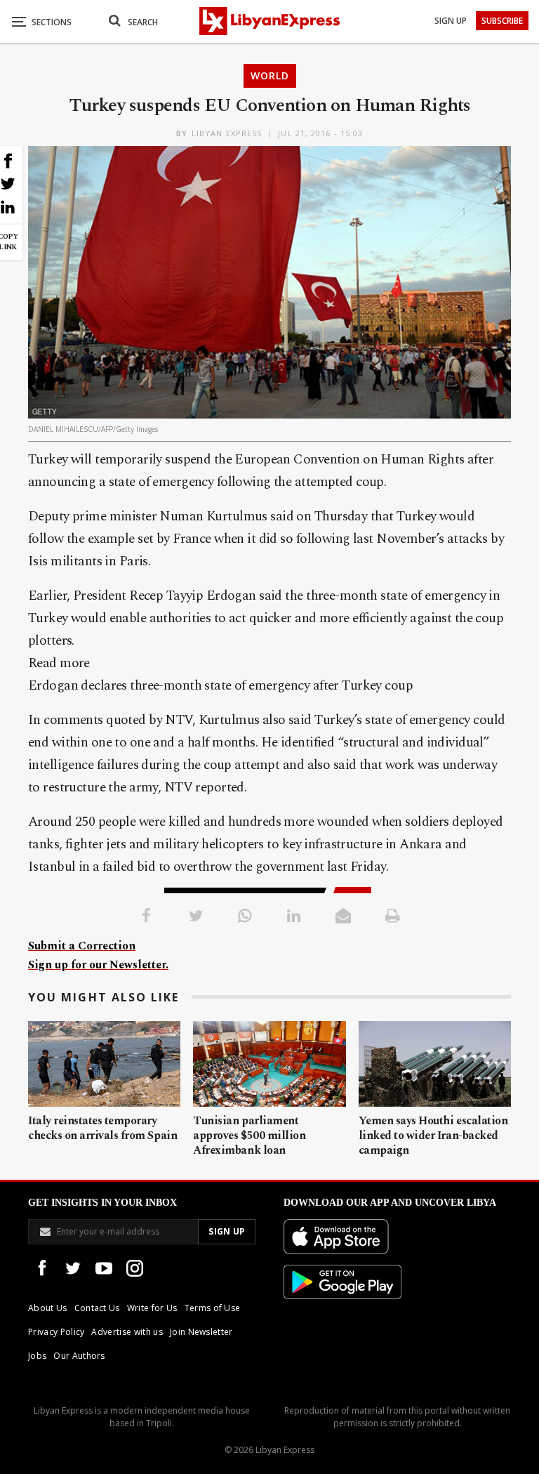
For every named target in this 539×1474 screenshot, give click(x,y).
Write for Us (152, 1308)
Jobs (37, 1356)
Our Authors (79, 1356)
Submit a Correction (81, 945)
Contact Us (97, 1308)
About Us (47, 1308)
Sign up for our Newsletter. (98, 964)
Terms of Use (213, 1308)
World (270, 75)
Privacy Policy (56, 1332)
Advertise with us (126, 1332)
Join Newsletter (201, 1332)
